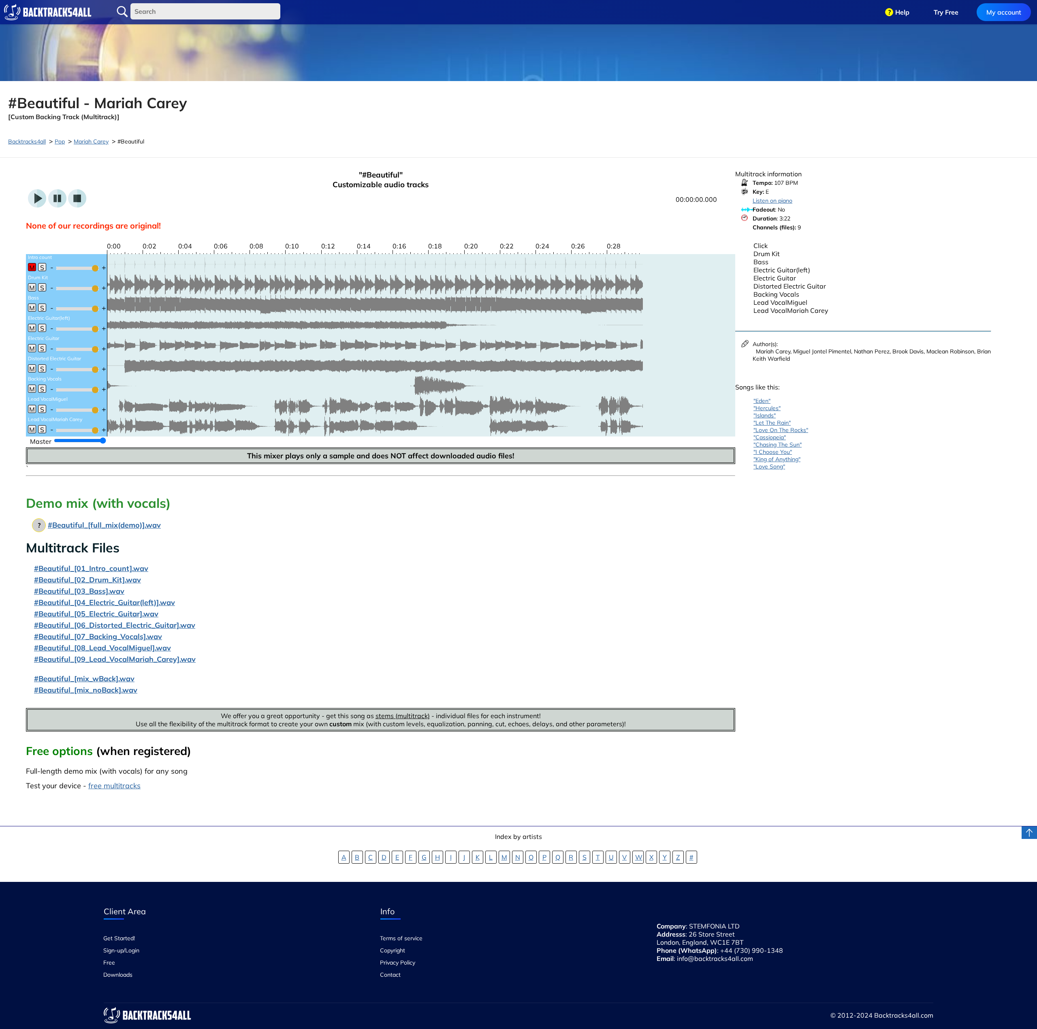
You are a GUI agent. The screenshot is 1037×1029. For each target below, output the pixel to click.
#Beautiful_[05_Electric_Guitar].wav (96, 613)
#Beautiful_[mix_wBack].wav (84, 678)
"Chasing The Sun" (777, 444)
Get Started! (119, 938)
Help (902, 12)
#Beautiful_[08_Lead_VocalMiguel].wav (102, 647)
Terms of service (401, 938)
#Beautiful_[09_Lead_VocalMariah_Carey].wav (115, 659)
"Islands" (764, 415)
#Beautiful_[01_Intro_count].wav (91, 568)
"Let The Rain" (772, 422)
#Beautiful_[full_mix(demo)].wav (104, 525)
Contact (390, 974)
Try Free (946, 12)
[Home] (48, 12)
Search (122, 11)
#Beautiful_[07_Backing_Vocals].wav (98, 636)
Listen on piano (772, 200)
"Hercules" (767, 408)
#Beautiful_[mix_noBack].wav (85, 690)
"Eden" (761, 400)
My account (1003, 12)
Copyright (392, 950)
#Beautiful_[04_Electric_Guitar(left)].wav (104, 602)
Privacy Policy (397, 962)
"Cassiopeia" (769, 437)
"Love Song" (769, 466)
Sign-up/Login (121, 950)
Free (109, 962)
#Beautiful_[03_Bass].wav (79, 591)
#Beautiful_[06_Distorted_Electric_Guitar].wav (114, 625)
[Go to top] (1029, 832)
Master (40, 441)
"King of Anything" (776, 459)
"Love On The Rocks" (780, 430)
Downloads (117, 974)
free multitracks (114, 785)
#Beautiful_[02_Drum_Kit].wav (87, 579)
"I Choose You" (772, 452)
